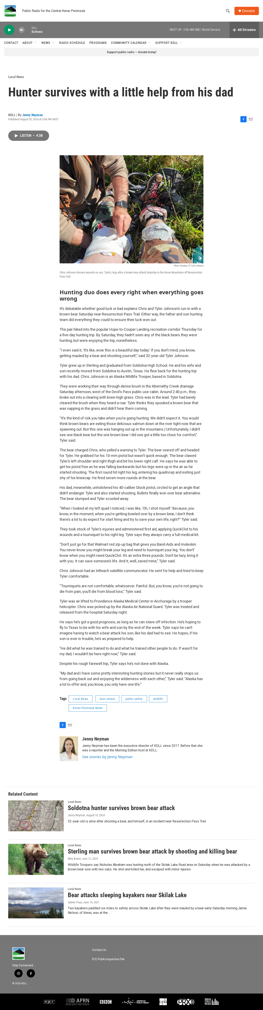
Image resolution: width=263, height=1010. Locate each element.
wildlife (158, 699)
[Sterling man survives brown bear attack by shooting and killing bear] (36, 859)
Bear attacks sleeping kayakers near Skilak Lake (127, 895)
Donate (248, 11)
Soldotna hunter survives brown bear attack (121, 808)
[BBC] (106, 1002)
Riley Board (74, 858)
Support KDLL (166, 42)
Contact (11, 42)
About (27, 42)
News (46, 42)
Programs (98, 42)
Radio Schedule (72, 42)
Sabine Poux (75, 902)
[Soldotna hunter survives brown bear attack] (36, 815)
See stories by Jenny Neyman (107, 756)
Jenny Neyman (32, 115)
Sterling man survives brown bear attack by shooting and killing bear (152, 851)
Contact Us (99, 950)
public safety (134, 699)
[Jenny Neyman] (69, 748)
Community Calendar (128, 42)
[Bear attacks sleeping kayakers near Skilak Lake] (36, 902)
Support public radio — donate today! (131, 52)
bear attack (107, 699)
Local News (16, 77)
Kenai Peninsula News (88, 708)
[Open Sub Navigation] (35, 42)
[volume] (21, 30)
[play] (9, 30)
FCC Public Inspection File (108, 959)
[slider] (28, 30)
